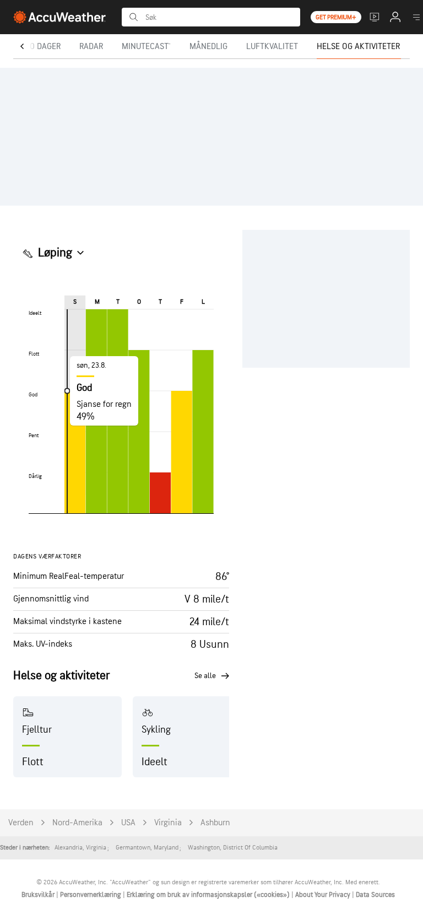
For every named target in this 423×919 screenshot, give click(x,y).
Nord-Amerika (77, 823)
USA (128, 823)
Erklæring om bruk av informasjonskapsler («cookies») (209, 894)
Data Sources (375, 894)
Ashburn (215, 823)
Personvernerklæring (91, 894)
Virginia (168, 823)
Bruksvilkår (38, 894)
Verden (21, 823)
